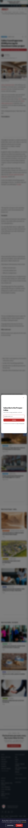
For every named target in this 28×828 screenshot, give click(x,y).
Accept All (19, 825)
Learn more (23, 821)
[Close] (23, 398)
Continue (14, 420)
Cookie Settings (10, 825)
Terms (18, 423)
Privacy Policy (22, 423)
